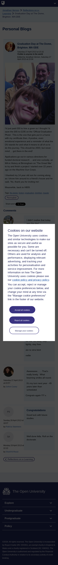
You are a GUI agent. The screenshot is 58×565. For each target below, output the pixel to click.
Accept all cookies (22, 310)
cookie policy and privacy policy (30, 279)
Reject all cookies (22, 320)
